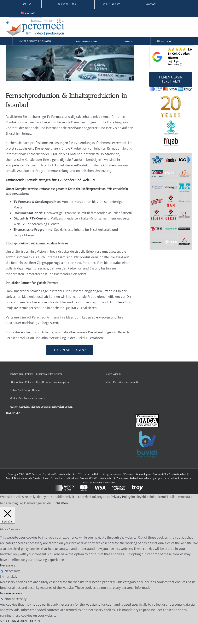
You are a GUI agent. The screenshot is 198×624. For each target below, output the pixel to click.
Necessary (12, 571)
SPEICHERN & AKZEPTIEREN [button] (20, 621)
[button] (184, 41)
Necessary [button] (7, 565)
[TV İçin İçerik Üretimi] (70, 63)
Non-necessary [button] (11, 593)
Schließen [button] (61, 503)
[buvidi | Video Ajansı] (147, 433)
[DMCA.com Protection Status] (147, 417)
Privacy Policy (121, 497)
